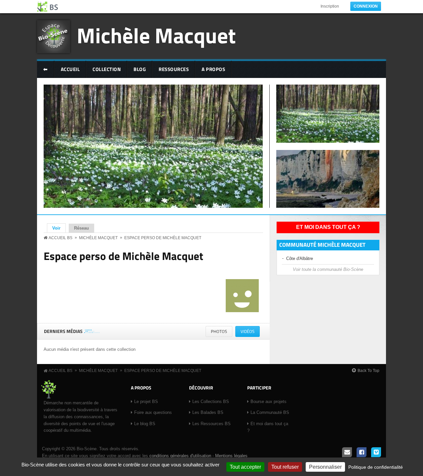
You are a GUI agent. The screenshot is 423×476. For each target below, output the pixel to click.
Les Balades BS (207, 412)
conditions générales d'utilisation (180, 455)
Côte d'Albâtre (299, 258)
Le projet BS (146, 401)
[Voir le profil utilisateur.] (242, 310)
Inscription (330, 6)
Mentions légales (231, 455)
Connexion (366, 6)
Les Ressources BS (211, 423)
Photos (219, 331)
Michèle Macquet (156, 35)
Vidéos (250, 332)
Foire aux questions (153, 412)
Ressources (174, 69)
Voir (59, 228)
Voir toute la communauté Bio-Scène (328, 269)
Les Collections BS (210, 401)
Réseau (81, 228)
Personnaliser (325, 467)
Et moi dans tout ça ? (328, 227)
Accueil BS (60, 238)
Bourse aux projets (268, 401)
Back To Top (368, 370)
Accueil (70, 69)
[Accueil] (48, 7)
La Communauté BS (269, 412)
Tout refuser (285, 467)
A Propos (213, 69)
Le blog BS (144, 423)
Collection (107, 69)
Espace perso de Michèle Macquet (162, 238)
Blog (140, 69)
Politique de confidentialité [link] (375, 467)
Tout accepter (245, 467)
